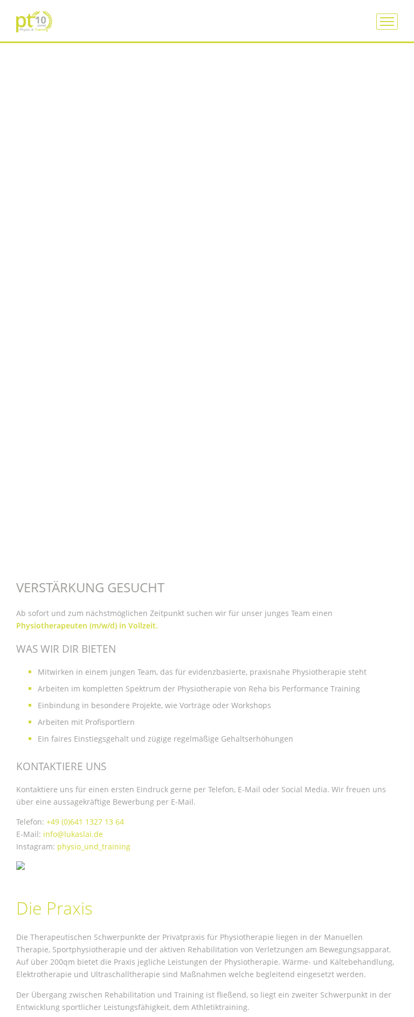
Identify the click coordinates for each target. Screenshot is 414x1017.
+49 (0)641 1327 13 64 (85, 822)
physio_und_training (93, 846)
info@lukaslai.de (73, 834)
